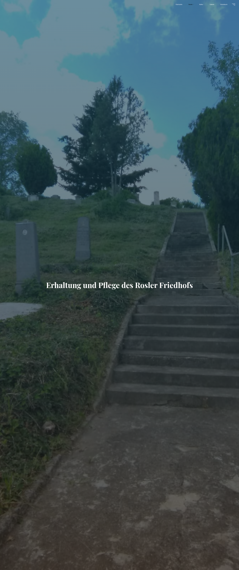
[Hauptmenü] (233, 4)
